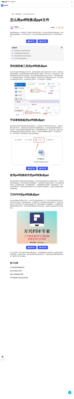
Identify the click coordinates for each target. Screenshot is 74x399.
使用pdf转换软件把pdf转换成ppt (22, 56)
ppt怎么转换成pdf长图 (16, 274)
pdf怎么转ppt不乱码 (16, 271)
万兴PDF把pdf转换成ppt (20, 58)
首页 (13, 14)
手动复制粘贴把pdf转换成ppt (21, 53)
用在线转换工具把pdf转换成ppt (22, 50)
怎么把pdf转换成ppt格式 (17, 267)
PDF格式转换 (18, 14)
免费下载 (32, 41)
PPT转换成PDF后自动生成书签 (19, 277)
